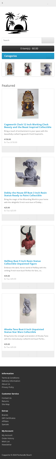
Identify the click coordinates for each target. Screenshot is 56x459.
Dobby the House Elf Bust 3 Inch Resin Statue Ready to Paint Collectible (25, 194)
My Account (7, 435)
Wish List (6, 441)
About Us (6, 384)
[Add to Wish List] (28, 149)
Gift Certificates (8, 418)
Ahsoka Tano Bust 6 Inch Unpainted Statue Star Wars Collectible (24, 330)
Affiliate (5, 421)
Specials (5, 424)
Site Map (6, 404)
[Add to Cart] (10, 149)
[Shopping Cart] (50, 3)
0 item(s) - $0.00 (29, 48)
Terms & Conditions (10, 377)
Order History (8, 438)
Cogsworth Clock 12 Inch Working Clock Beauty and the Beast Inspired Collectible (27, 126)
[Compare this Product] (45, 149)
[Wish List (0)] (47, 3)
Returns (5, 401)
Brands (5, 415)
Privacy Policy (8, 387)
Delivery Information (11, 381)
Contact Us (6, 398)
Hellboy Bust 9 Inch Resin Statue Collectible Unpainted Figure (22, 262)
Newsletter (6, 444)
